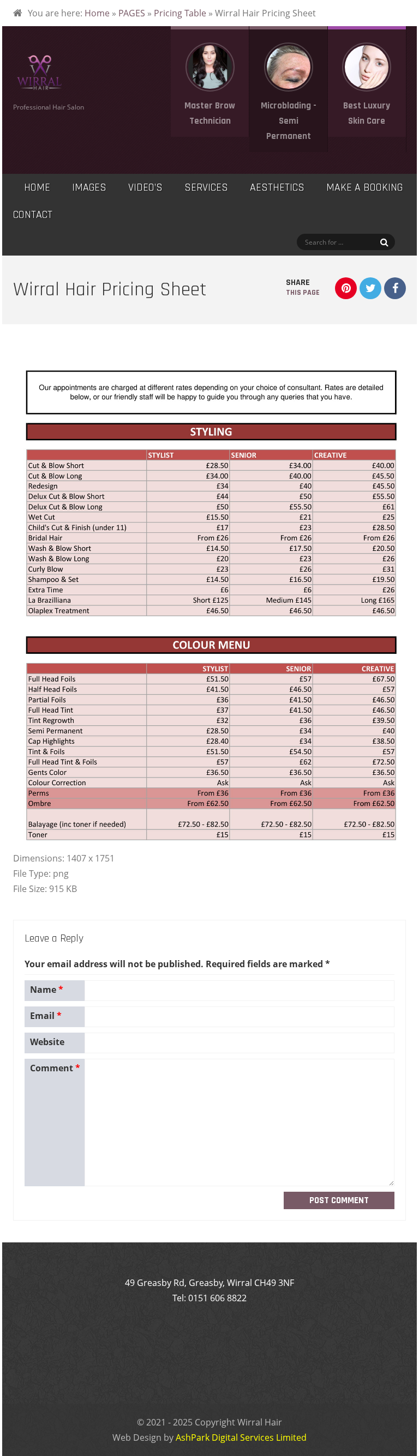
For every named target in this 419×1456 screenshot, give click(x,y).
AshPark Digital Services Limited (241, 1437)
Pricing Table (180, 13)
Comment (55, 1068)
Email (46, 1016)
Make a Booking (364, 187)
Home (97, 13)
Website (47, 1042)
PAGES (131, 13)
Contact (32, 215)
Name (46, 990)
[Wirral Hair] (39, 88)
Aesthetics (277, 187)
